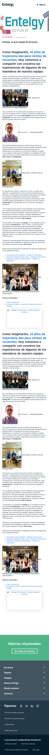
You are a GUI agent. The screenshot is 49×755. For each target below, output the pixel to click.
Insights (8, 678)
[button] (24, 667)
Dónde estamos (11, 688)
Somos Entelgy (11, 683)
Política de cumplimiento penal (14, 718)
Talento (7, 672)
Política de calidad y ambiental (14, 712)
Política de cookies (11, 744)
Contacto (8, 693)
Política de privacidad (28, 744)
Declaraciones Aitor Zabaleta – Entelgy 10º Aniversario (24, 255)
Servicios (8, 667)
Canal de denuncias (11, 730)
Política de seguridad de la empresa (16, 750)
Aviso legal (36, 750)
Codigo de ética (9, 724)
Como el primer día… (13, 302)
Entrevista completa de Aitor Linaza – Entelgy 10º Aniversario (26, 257)
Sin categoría (7, 37)
